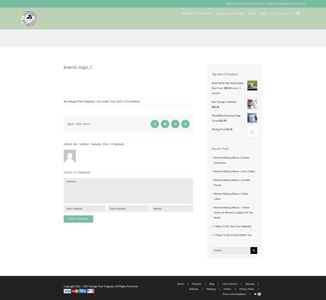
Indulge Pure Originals (81, 101)
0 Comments (132, 101)
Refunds (193, 289)
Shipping (211, 289)
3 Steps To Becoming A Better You (233, 235)
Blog (212, 284)
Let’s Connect (229, 284)
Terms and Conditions (234, 294)
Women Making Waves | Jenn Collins (234, 171)
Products (196, 284)
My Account (231, 4)
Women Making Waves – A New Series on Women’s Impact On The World (233, 212)
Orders (227, 289)
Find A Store (299, 4)
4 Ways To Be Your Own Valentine (232, 226)
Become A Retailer (246, 4)
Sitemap (249, 284)
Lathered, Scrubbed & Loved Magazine (274, 4)
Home (180, 284)
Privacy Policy (246, 289)
